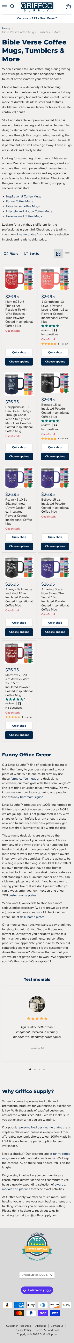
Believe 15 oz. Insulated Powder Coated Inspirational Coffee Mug (55, 506)
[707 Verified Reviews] (37, 1263)
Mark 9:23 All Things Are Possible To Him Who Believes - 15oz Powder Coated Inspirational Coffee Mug (19, 314)
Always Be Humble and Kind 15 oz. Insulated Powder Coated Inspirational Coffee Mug (19, 597)
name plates (27, 234)
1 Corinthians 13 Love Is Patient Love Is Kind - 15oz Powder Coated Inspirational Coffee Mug (54, 312)
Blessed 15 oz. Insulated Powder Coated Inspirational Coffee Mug (55, 411)
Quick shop (19, 352)
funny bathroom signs (26, 797)
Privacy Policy (23, 1330)
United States (35, 1275)
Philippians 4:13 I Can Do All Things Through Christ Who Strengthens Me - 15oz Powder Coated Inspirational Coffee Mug (19, 419)
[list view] (67, 253)
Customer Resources (18, 1326)
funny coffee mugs (23, 779)
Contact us (57, 1326)
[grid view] (58, 253)
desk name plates (32, 917)
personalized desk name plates (40, 1127)
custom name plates (22, 895)
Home (6, 28)
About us (40, 1326)
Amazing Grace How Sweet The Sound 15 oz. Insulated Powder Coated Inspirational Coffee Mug (55, 599)
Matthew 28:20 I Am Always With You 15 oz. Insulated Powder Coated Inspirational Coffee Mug (19, 685)
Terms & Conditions (47, 1330)
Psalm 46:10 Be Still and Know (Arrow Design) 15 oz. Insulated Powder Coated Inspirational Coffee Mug (18, 512)
